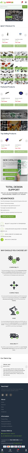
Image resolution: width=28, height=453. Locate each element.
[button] (25, 35)
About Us (3, 404)
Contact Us (3, 411)
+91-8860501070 (7, 436)
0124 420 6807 (17, 436)
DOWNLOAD (10, 178)
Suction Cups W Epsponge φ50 (18, 98)
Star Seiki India (14, 440)
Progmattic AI (18, 443)
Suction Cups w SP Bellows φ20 (5, 145)
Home (2, 402)
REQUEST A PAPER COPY (10, 174)
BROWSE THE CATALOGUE (10, 170)
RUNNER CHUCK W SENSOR (5, 98)
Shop (2, 407)
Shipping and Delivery (6, 421)
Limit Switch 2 (18, 145)
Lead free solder (19, 39)
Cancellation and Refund (6, 426)
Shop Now (9, 17)
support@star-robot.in (8, 433)
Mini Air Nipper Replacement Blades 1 (7, 39)
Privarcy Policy (4, 419)
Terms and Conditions (6, 424)
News (2, 409)
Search (25, 6)
